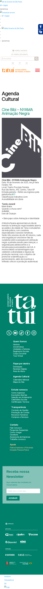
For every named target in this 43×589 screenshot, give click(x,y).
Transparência (9, 580)
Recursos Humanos (19, 415)
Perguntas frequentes (19, 430)
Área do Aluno (19, 371)
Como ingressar (18, 393)
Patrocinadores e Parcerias (21, 447)
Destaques (17, 366)
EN (13, 63)
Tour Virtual (18, 356)
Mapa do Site (18, 382)
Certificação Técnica (20, 402)
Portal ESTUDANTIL (21, 54)
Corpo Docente (19, 353)
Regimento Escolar (21, 351)
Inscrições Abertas (19, 395)
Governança (18, 347)
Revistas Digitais (20, 369)
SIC (5, 584)
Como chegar (16, 432)
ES (26, 63)
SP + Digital (4, 5)
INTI (13, 194)
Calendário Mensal (21, 379)
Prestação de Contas (20, 412)
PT (20, 63)
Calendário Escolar (19, 399)
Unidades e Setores (21, 349)
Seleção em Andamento (21, 397)
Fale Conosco (16, 428)
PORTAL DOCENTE (21, 50)
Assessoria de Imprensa (20, 437)
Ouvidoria (14, 434)
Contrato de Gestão (19, 410)
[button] (13, 28)
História (16, 344)
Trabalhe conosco (18, 439)
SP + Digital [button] (5, 16)
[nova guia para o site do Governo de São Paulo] (7, 13)
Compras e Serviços (19, 417)
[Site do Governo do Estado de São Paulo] (11, 2)
